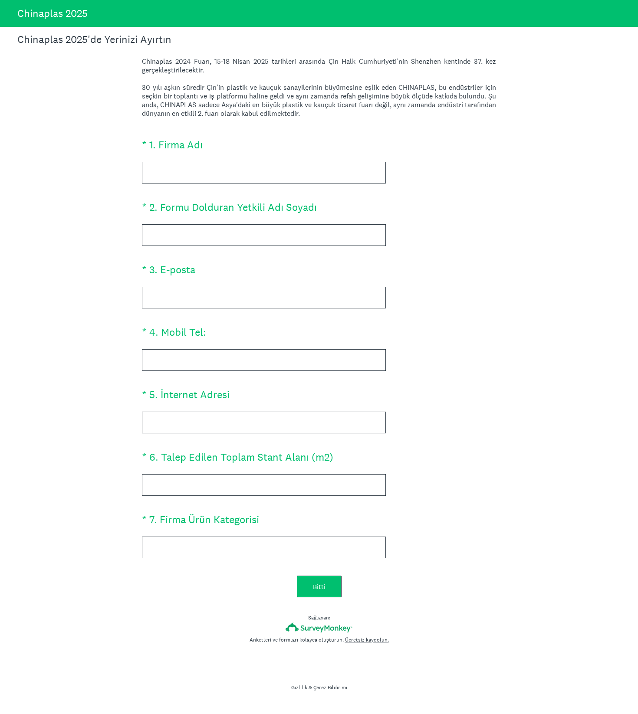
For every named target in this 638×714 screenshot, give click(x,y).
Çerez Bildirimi (330, 687)
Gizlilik (299, 687)
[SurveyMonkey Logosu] (319, 627)
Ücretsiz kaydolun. (367, 639)
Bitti (319, 587)
